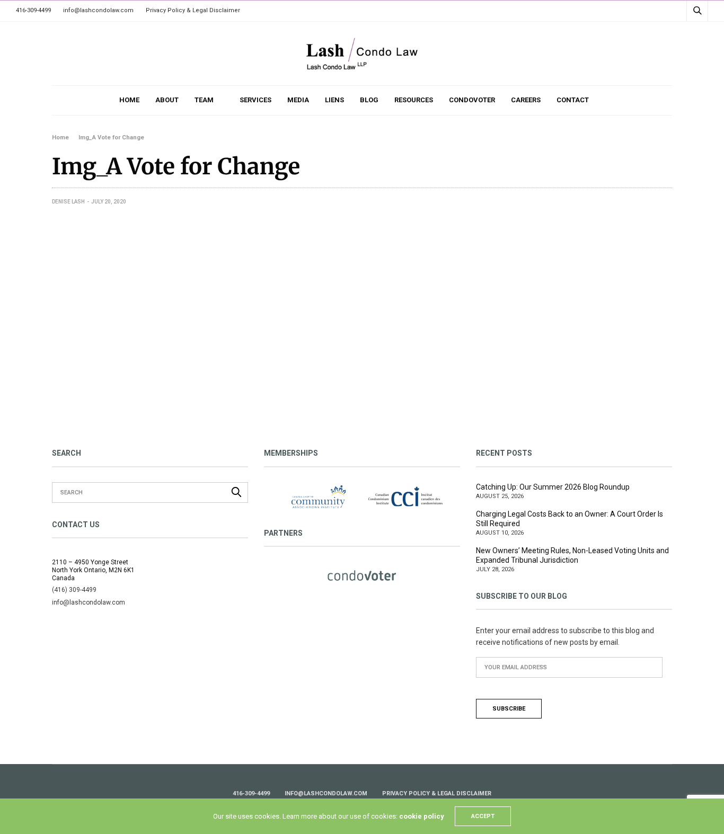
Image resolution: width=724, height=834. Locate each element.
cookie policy (421, 816)
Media (298, 100)
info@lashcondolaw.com (98, 10)
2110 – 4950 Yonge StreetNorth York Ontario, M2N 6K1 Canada (93, 570)
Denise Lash (68, 202)
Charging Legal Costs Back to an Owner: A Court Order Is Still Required (569, 519)
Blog (369, 100)
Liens (334, 100)
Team (204, 100)
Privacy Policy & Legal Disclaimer (193, 10)
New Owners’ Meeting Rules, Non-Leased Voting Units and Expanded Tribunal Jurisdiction (572, 555)
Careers (526, 100)
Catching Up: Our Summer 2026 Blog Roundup (553, 487)
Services (255, 100)
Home (129, 100)
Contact (573, 100)
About (167, 100)
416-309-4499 (33, 10)
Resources (413, 100)
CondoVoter (472, 100)
